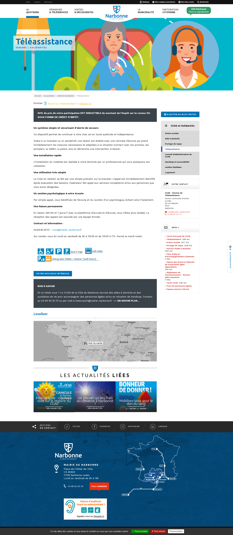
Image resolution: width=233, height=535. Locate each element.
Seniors (21, 48)
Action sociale (172, 133)
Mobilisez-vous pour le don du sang (136, 402)
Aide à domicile (172, 138)
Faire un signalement (199, 10)
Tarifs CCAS (172, 283)
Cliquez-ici (85, 103)
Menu (28, 2)
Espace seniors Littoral (178, 289)
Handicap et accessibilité (177, 162)
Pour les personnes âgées (179, 286)
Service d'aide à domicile (179, 248)
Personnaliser (176, 531)
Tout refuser (159, 531)
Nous (99, 486)
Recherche (48, 2)
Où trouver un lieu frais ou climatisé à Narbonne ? (95, 401)
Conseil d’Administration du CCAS (178, 155)
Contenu (37, 2)
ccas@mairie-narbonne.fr (67, 229)
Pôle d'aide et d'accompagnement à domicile (179, 255)
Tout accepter (141, 531)
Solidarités (38, 48)
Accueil (38, 96)
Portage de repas (173, 144)
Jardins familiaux (173, 167)
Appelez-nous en (90, 516)
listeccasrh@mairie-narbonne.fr (93, 300)
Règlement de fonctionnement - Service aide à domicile (177, 274)
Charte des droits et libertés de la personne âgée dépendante (179, 264)
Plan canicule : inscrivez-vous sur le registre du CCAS (54, 401)
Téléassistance (172, 149)
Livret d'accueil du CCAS (178, 236)
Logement (170, 172)
